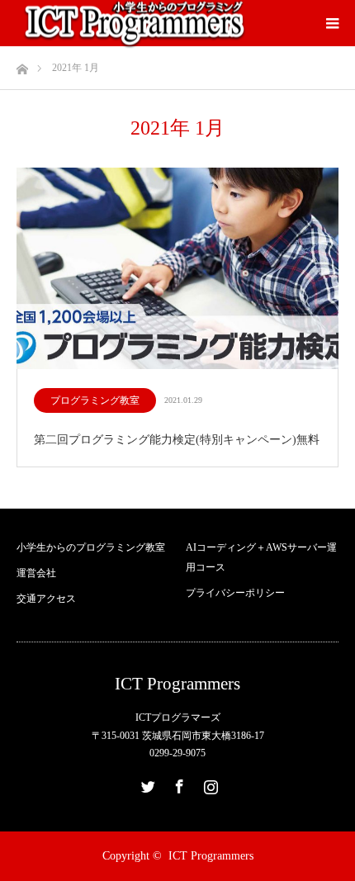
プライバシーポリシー (235, 593)
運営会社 (36, 573)
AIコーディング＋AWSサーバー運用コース (261, 557)
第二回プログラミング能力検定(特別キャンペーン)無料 (177, 439)
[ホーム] (22, 65)
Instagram (208, 783)
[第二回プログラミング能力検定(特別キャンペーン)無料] (177, 270)
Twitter (146, 783)
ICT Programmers (177, 684)
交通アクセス (46, 598)
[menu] (332, 23)
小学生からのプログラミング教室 (91, 547)
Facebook (177, 783)
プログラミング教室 (95, 400)
